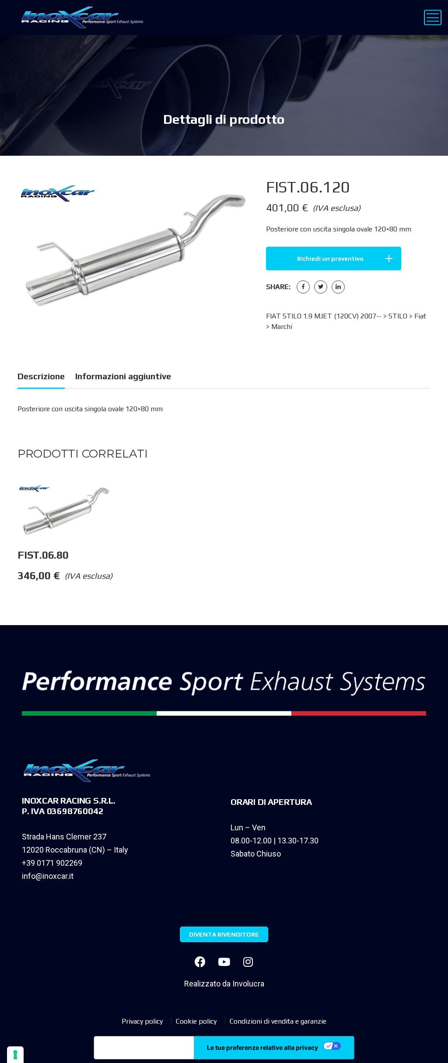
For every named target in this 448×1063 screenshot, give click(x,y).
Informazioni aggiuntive (123, 376)
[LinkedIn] (338, 287)
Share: (278, 287)
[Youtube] (224, 962)
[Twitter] (320, 287)
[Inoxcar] (80, 17)
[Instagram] (248, 962)
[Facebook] (303, 287)
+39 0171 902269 (52, 862)
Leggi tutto (122, 501)
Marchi (281, 326)
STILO (397, 316)
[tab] (41, 377)
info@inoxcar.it (48, 876)
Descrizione (41, 376)
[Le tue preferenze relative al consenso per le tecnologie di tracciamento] (15, 1054)
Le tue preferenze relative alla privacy (262, 1047)
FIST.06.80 (43, 555)
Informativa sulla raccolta (144, 1047)
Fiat (420, 316)
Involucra (248, 983)
